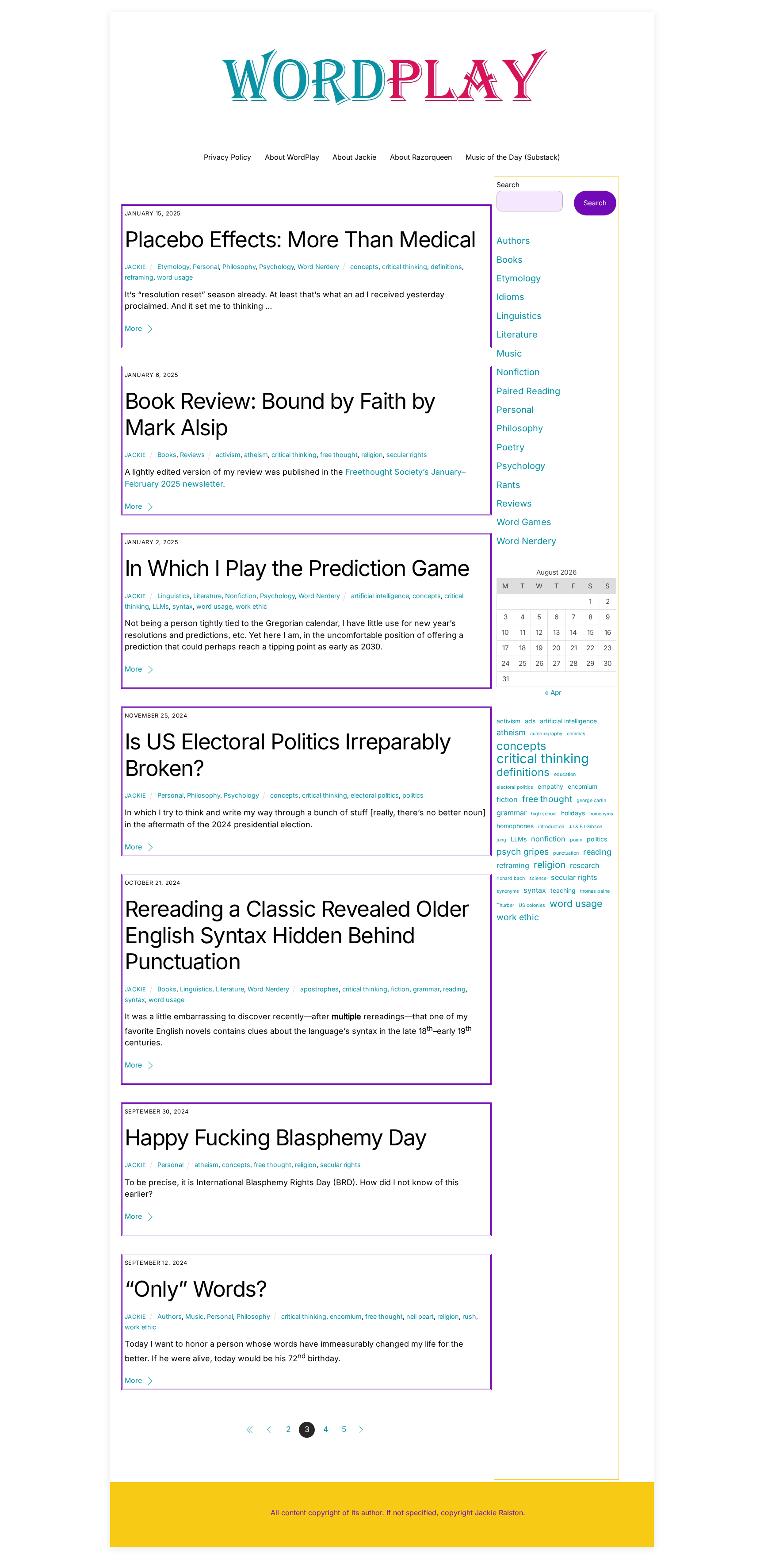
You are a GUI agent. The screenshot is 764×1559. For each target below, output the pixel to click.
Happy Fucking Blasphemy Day (276, 1137)
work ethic (251, 606)
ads (530, 721)
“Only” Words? (196, 1288)
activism (228, 454)
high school (544, 814)
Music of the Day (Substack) (513, 157)
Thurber (505, 905)
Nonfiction (240, 595)
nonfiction (548, 838)
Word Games (524, 522)
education (565, 774)
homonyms (601, 814)
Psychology (276, 266)
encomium (346, 1316)
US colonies (532, 905)
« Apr (553, 692)
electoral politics (375, 795)
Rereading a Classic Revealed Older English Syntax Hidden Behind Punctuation (297, 935)
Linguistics (173, 595)
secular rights (406, 454)
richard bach (511, 878)
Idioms (510, 297)
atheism (256, 454)
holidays (573, 813)
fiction (400, 989)
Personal (206, 266)
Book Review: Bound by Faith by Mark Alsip (280, 414)
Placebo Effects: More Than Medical (300, 239)
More (133, 328)
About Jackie (354, 157)
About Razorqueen (421, 157)
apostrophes (319, 989)
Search (508, 184)
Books (166, 454)
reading (454, 989)
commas (576, 734)
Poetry (510, 447)
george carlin (591, 800)
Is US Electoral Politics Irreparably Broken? (288, 754)
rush (469, 1316)
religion (372, 454)
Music (194, 1316)
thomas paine (595, 891)
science (537, 878)
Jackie (135, 266)
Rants (508, 485)
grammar (426, 989)
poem (576, 840)
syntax (182, 606)
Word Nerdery (318, 266)
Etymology (173, 266)
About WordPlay (292, 157)
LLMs (161, 606)
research (585, 865)
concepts (364, 266)
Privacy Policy (227, 157)
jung (501, 840)
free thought (339, 454)
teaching (563, 890)
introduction (551, 826)
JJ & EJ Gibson (585, 826)
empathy (550, 786)
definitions (446, 266)
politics (413, 795)
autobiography (546, 734)
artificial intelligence (380, 595)
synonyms (508, 891)
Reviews (192, 454)
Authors (169, 1316)
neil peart (420, 1316)
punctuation (566, 853)
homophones (515, 825)
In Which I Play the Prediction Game (297, 568)
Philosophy (239, 266)
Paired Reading (528, 391)
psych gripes (523, 851)
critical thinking (404, 266)
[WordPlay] (382, 116)
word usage (175, 277)
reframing (139, 277)
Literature (207, 595)
